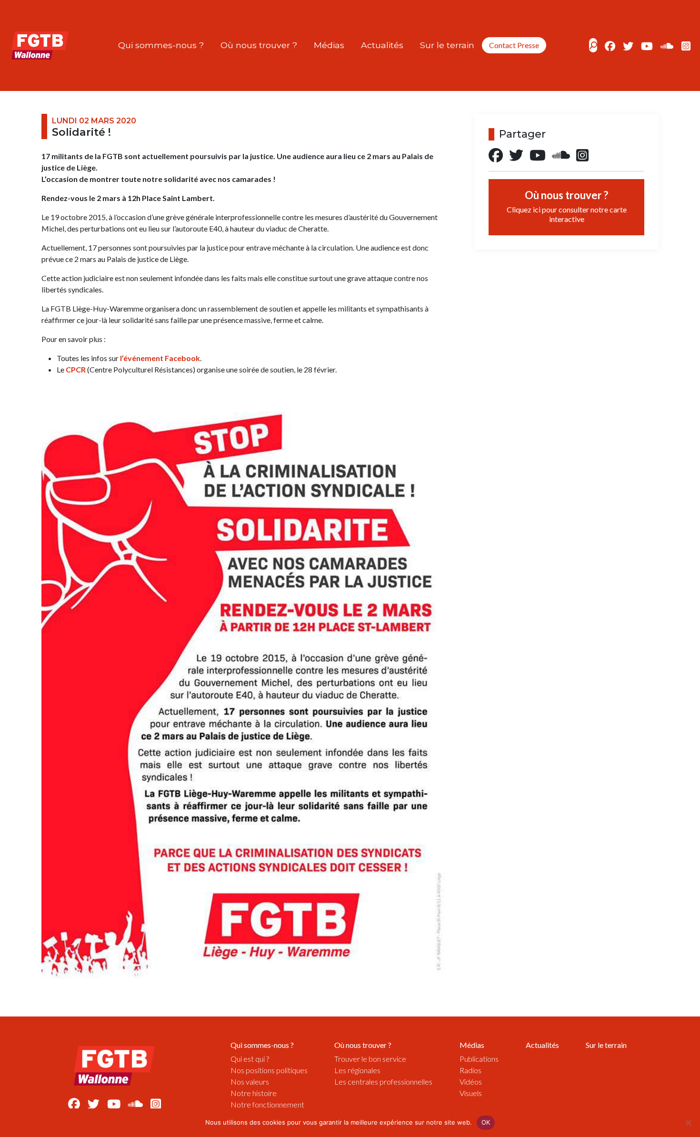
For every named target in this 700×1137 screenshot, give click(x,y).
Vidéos (471, 1081)
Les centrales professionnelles (383, 1081)
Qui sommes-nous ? (161, 45)
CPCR (76, 369)
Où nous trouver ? (258, 45)
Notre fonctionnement (267, 1104)
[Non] (688, 1122)
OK (485, 1122)
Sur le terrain (447, 45)
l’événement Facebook (160, 357)
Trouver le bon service (370, 1058)
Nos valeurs (249, 1081)
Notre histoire (253, 1092)
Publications (479, 1058)
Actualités (382, 45)
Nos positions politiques (269, 1070)
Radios (470, 1070)
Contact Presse (514, 45)
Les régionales (357, 1070)
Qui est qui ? (249, 1058)
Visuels (471, 1092)
